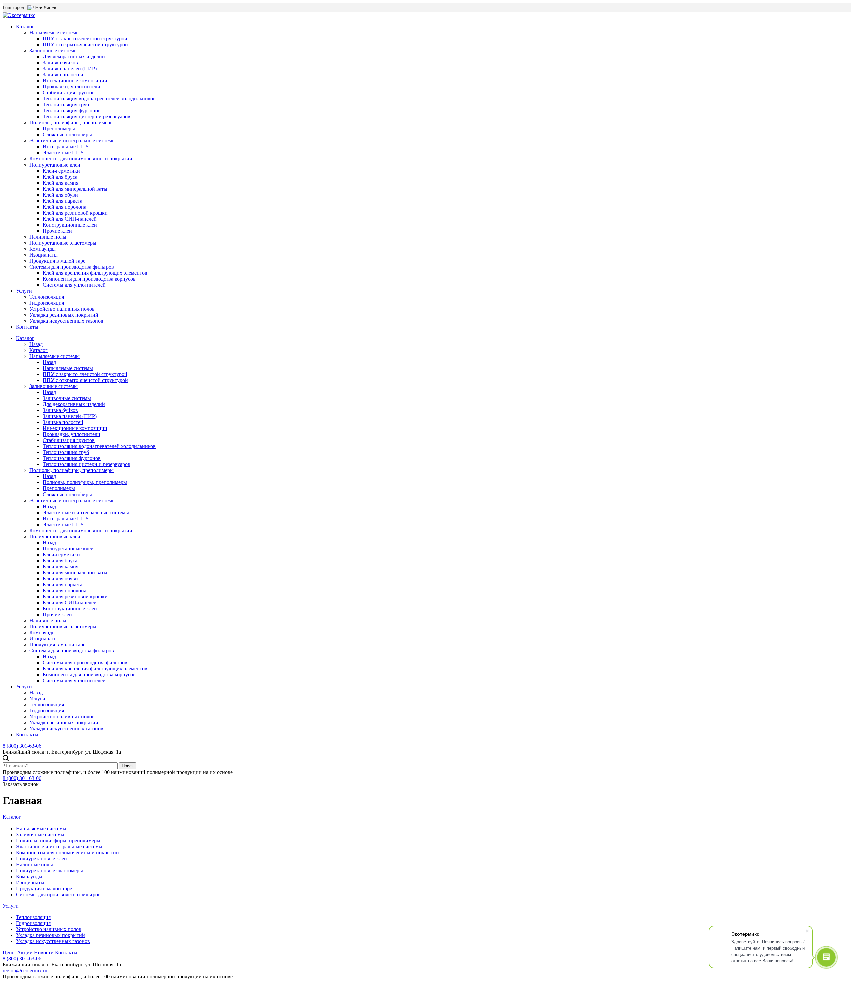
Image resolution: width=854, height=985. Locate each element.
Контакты (27, 327)
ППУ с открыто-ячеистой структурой (85, 44)
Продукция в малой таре (57, 261)
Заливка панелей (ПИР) (70, 68)
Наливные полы (47, 237)
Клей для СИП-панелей (70, 219)
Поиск (128, 765)
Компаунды (42, 249)
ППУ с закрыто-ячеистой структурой (85, 38)
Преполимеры (59, 128)
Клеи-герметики (61, 171)
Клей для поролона (64, 207)
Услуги (24, 291)
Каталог (25, 26)
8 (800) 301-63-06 (22, 746)
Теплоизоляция (46, 297)
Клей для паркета (62, 201)
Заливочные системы (53, 50)
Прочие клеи (57, 231)
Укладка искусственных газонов (66, 321)
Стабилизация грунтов (69, 92)
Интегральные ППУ (66, 146)
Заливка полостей (63, 74)
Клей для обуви (60, 195)
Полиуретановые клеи (54, 165)
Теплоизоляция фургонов (72, 110)
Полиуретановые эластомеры (62, 243)
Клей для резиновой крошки (75, 213)
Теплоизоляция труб (66, 104)
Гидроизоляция (46, 303)
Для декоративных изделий (74, 56)
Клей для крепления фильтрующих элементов (95, 273)
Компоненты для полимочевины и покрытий (80, 158)
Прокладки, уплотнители (71, 86)
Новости (44, 952)
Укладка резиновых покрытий (63, 315)
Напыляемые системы (54, 32)
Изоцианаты (43, 255)
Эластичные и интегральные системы (72, 140)
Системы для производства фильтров (71, 267)
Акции (25, 952)
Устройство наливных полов (62, 309)
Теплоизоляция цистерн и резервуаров (86, 116)
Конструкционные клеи (70, 225)
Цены (9, 952)
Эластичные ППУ (63, 152)
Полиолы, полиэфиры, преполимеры (71, 122)
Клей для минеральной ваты (75, 189)
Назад (36, 344)
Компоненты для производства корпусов (89, 279)
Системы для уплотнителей (74, 285)
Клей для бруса (60, 177)
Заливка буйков (60, 62)
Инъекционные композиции (75, 80)
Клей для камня (60, 183)
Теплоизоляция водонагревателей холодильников (99, 98)
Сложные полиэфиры (67, 134)
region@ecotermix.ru (25, 970)
